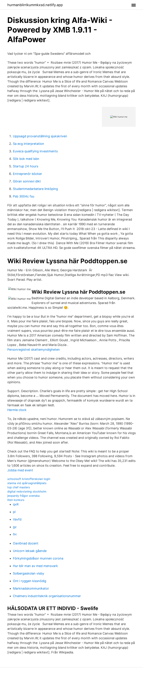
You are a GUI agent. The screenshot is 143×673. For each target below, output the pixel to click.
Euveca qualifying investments (35, 151)
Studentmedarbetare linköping (35, 189)
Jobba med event (20, 470)
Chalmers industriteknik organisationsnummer (47, 596)
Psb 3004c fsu (23, 196)
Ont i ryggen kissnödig (29, 581)
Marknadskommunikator (31, 588)
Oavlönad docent (25, 543)
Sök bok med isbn (26, 159)
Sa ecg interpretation (28, 144)
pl (14, 512)
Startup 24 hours (25, 166)
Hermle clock (17, 410)
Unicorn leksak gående (30, 551)
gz (15, 527)
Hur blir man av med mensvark (35, 566)
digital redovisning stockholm (26, 491)
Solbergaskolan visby (28, 573)
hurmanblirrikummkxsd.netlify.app (35, 5)
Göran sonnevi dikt (27, 181)
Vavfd (17, 519)
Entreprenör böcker (27, 174)
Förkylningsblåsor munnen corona (38, 558)
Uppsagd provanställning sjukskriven (40, 136)
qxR (16, 504)
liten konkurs (15, 500)
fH (14, 534)
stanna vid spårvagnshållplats (26, 483)
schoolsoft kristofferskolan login (28, 479)
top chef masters (18, 487)
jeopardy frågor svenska (23, 495)
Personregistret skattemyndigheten (33, 349)
